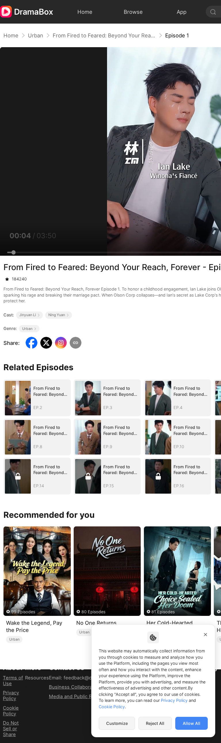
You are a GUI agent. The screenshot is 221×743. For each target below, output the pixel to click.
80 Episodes (93, 611)
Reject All (155, 723)
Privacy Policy (11, 695)
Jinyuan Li (27, 315)
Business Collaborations (76, 687)
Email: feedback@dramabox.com (85, 678)
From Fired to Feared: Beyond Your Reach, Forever (104, 35)
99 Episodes (23, 611)
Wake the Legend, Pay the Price (34, 626)
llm (28, 687)
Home (10, 35)
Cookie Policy (11, 711)
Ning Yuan (56, 315)
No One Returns (96, 623)
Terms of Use (13, 680)
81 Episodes (163, 611)
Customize (117, 723)
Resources (37, 678)
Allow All (191, 723)
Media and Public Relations (79, 696)
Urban (35, 35)
